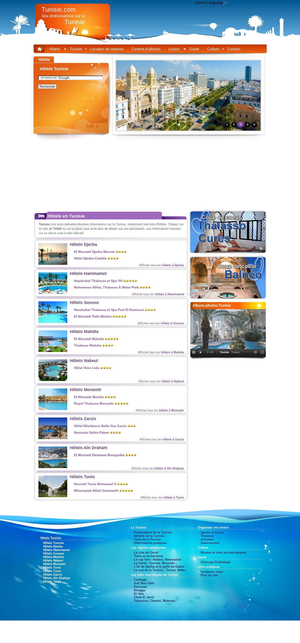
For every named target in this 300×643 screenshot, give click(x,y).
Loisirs (175, 49)
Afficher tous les (161, 265)
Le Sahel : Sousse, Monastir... (155, 563)
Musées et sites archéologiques (223, 552)
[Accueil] (39, 48)
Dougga (139, 590)
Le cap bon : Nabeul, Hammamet (157, 559)
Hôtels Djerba (83, 244)
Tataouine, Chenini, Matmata (154, 600)
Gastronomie (210, 543)
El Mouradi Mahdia (89, 339)
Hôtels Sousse (84, 302)
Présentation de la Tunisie (153, 532)
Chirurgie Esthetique (216, 562)
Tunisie (76, 49)
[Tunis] (53, 496)
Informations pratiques (150, 543)
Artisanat (207, 539)
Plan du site (209, 575)
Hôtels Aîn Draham (88, 447)
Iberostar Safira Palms (91, 432)
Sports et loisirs (212, 532)
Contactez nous (212, 571)
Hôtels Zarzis (83, 418)
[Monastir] (53, 409)
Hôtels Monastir (85, 389)
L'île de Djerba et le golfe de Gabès (159, 566)
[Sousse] (53, 322)
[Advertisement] (284, 126)
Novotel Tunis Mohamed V (95, 484)
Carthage (140, 579)
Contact (233, 49)
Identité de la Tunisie (149, 536)
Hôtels (55, 49)
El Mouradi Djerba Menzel (94, 252)
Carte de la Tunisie (147, 539)
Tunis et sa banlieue (148, 556)
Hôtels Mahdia (84, 331)
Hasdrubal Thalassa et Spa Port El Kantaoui (109, 310)
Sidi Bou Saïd (144, 583)
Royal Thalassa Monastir (94, 403)
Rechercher (47, 86)
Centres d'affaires (146, 49)
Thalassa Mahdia (87, 345)
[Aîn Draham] (53, 467)
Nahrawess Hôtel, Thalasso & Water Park (106, 287)
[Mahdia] (53, 351)
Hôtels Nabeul (84, 360)
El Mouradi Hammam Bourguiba (99, 455)
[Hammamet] (53, 293)
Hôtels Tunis (82, 476)
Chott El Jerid (144, 597)
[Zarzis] (53, 438)
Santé (194, 49)
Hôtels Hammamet (88, 273)
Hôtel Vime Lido (86, 368)
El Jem (139, 593)
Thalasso (207, 536)
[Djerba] (53, 264)
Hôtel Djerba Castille (90, 258)
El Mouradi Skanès (89, 397)
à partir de (169, 252)
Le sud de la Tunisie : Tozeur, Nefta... (161, 570)
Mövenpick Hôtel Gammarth (96, 490)
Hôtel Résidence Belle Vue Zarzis (100, 426)
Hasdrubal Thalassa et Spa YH (98, 281)
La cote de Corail (146, 552)
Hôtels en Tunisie (66, 216)
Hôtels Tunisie (53, 543)
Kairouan (140, 586)
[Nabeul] (53, 380)
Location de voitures (107, 49)
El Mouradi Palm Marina (93, 316)
